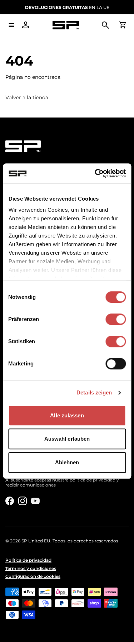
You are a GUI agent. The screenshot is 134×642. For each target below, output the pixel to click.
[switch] (115, 319)
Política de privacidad (28, 560)
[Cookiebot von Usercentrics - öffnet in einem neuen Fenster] (95, 173)
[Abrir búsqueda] (105, 25)
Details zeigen (94, 392)
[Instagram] (22, 501)
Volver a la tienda (26, 98)
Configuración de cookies (32, 576)
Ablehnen (67, 462)
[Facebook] (9, 501)
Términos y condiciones (30, 568)
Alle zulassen (67, 415)
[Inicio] (65, 25)
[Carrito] (122, 25)
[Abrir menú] (11, 25)
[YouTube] (35, 501)
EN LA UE (67, 7)
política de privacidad (92, 480)
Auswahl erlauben (67, 439)
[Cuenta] (26, 25)
